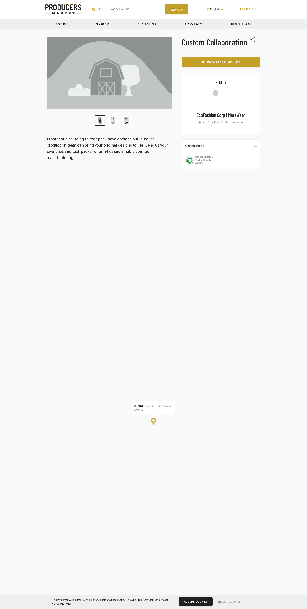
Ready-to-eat (194, 24)
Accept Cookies (196, 601)
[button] (221, 147)
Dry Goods (102, 24)
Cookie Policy (63, 603)
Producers (246, 9)
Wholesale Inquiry (223, 62)
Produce (61, 24)
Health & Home (241, 24)
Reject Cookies (229, 601)
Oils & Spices (147, 24)
